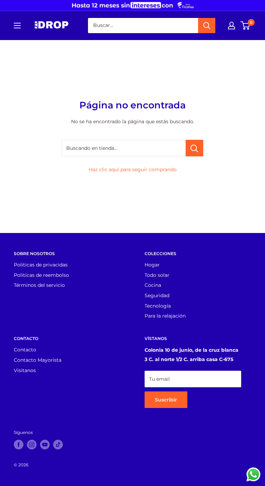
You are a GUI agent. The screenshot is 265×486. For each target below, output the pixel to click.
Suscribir (166, 400)
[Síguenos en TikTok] (58, 444)
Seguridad (157, 295)
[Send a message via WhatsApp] (253, 474)
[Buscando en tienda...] (194, 148)
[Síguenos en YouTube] (45, 444)
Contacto (25, 350)
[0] (245, 25)
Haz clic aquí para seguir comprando (133, 169)
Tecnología (158, 306)
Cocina (153, 285)
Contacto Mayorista (37, 360)
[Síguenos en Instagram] (32, 444)
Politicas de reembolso (41, 275)
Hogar (152, 265)
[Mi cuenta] (231, 25)
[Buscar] (206, 25)
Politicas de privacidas (41, 265)
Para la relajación (165, 316)
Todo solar (157, 275)
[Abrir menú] (17, 25)
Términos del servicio (39, 285)
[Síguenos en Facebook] (18, 444)
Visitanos (25, 370)
